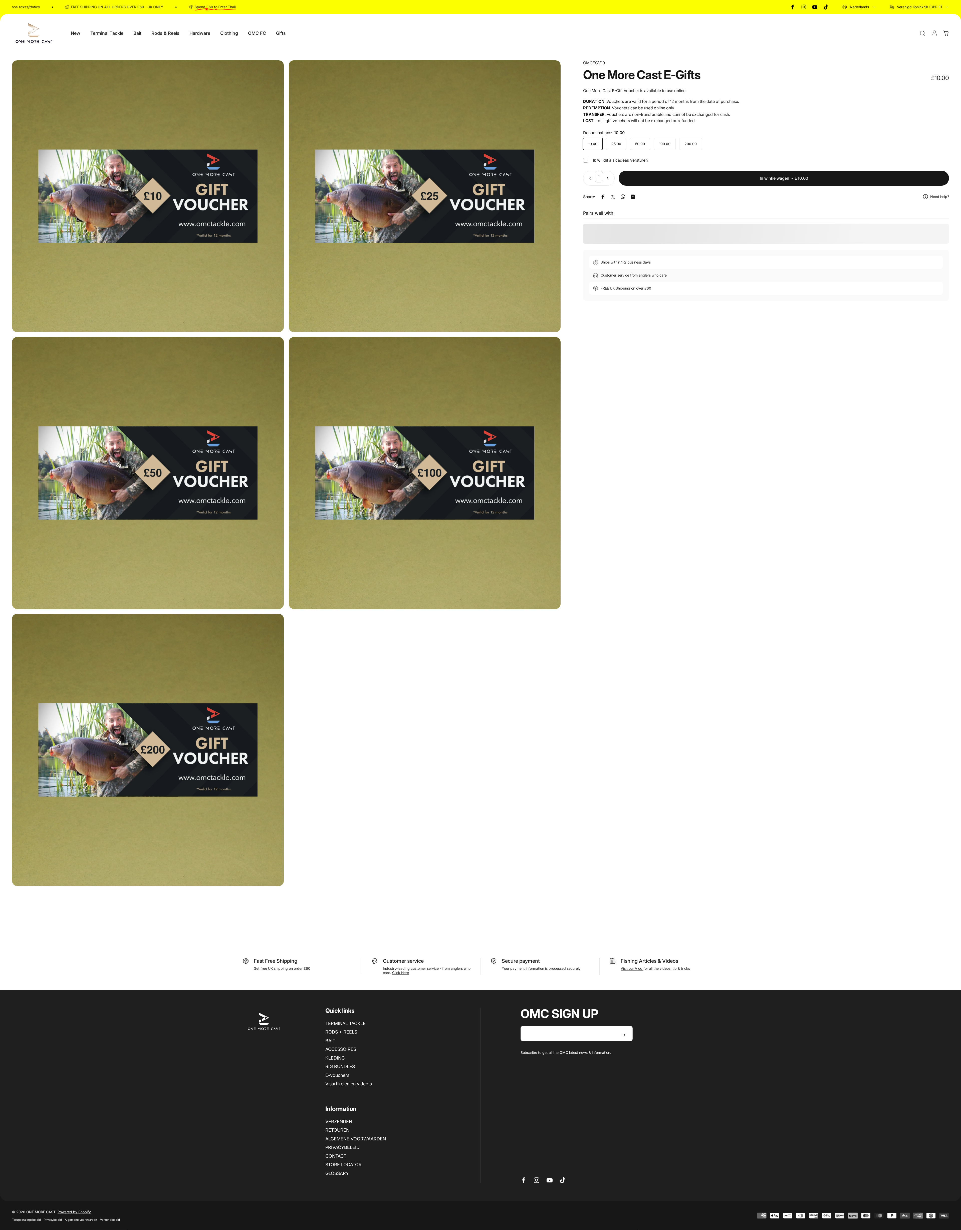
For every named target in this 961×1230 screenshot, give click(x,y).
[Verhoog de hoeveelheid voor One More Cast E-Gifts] (608, 178)
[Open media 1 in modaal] (148, 196)
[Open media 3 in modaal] (148, 473)
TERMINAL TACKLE (345, 1023)
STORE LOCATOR (343, 1164)
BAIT (330, 1040)
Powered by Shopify (74, 1212)
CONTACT (335, 1156)
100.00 (664, 144)
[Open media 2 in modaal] (425, 196)
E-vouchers (337, 1075)
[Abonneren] (624, 1035)
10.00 (592, 144)
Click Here (400, 972)
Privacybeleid (53, 1219)
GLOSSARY (337, 1173)
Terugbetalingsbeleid (26, 1219)
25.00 (616, 144)
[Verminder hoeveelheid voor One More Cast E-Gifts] (589, 178)
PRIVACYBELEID (342, 1147)
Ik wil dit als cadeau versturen (620, 160)
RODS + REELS (341, 1032)
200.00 (690, 144)
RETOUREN (337, 1130)
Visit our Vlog (632, 968)
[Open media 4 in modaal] (425, 473)
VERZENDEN (338, 1121)
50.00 (640, 144)
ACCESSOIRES (340, 1049)
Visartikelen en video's (348, 1083)
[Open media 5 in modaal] (148, 750)
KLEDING (335, 1058)
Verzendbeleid (110, 1219)
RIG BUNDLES (340, 1066)
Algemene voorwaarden (81, 1219)
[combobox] (859, 7)
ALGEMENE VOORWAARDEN (355, 1138)
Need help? (939, 196)
